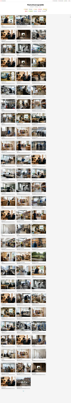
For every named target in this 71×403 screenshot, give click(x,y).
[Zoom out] (70, 15)
